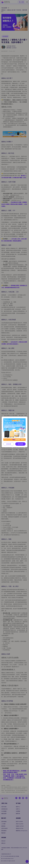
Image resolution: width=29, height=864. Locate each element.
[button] (13, 439)
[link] (14, 429)
